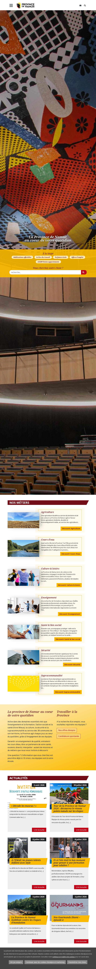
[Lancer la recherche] (84, 272)
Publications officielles (22, 257)
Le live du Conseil (43, 257)
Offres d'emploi (77, 257)
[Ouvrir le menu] (11, 5)
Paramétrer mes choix (77, 962)
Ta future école (60, 257)
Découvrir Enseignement (69, 614)
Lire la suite (39, 830)
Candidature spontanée (68, 736)
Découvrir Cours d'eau (71, 554)
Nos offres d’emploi (66, 730)
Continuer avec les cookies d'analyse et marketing (45, 962)
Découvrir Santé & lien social (68, 639)
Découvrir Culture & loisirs (69, 585)
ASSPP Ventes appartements (48, 262)
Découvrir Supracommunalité (67, 692)
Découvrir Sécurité (72, 664)
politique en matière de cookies (64, 957)
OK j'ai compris (16, 962)
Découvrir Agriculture (71, 528)
